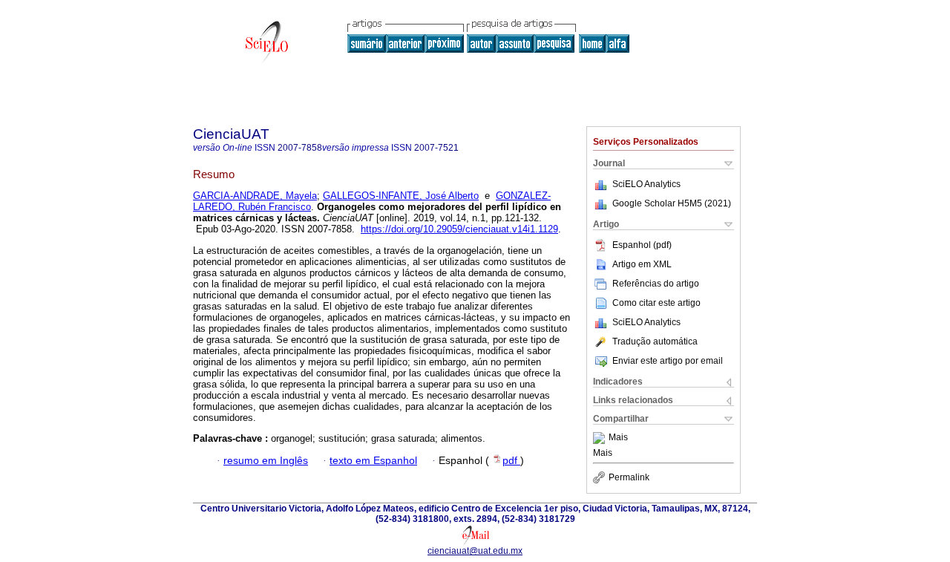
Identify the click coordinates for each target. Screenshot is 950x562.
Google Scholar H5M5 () (671, 203)
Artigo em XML (642, 264)
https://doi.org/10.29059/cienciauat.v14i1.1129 (459, 229)
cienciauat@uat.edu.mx (475, 551)
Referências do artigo (655, 283)
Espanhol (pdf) (642, 245)
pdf (511, 460)
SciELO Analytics (646, 184)
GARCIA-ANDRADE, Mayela (255, 195)
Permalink (629, 477)
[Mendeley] (601, 438)
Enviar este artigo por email (667, 361)
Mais (618, 438)
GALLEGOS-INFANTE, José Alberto (401, 195)
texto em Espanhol (373, 460)
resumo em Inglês (265, 460)
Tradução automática (655, 341)
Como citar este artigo (656, 303)
